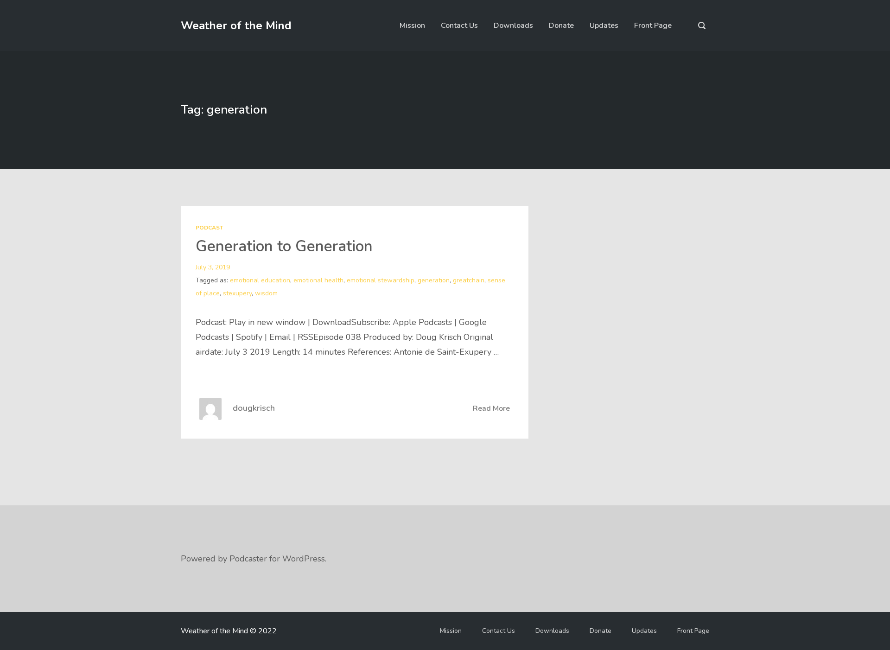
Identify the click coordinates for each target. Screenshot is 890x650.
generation (434, 280)
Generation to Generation (284, 246)
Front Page (653, 25)
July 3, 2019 (213, 267)
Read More (491, 408)
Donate (561, 25)
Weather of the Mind (236, 25)
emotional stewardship (380, 280)
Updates (604, 25)
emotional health (318, 280)
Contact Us (459, 25)
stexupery (237, 293)
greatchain (468, 280)
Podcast (209, 227)
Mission (412, 25)
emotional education (260, 280)
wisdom (266, 293)
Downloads (513, 25)
